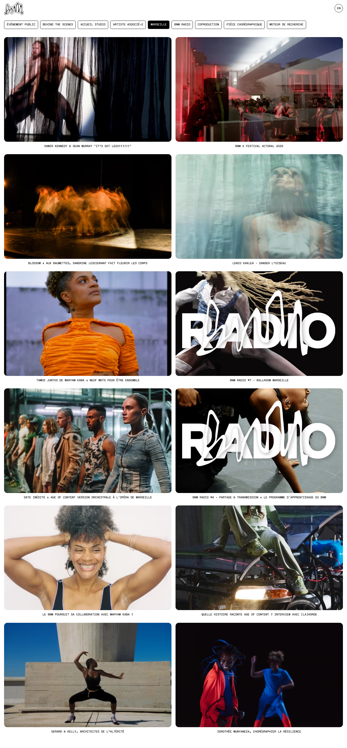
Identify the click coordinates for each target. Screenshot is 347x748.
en (339, 8)
